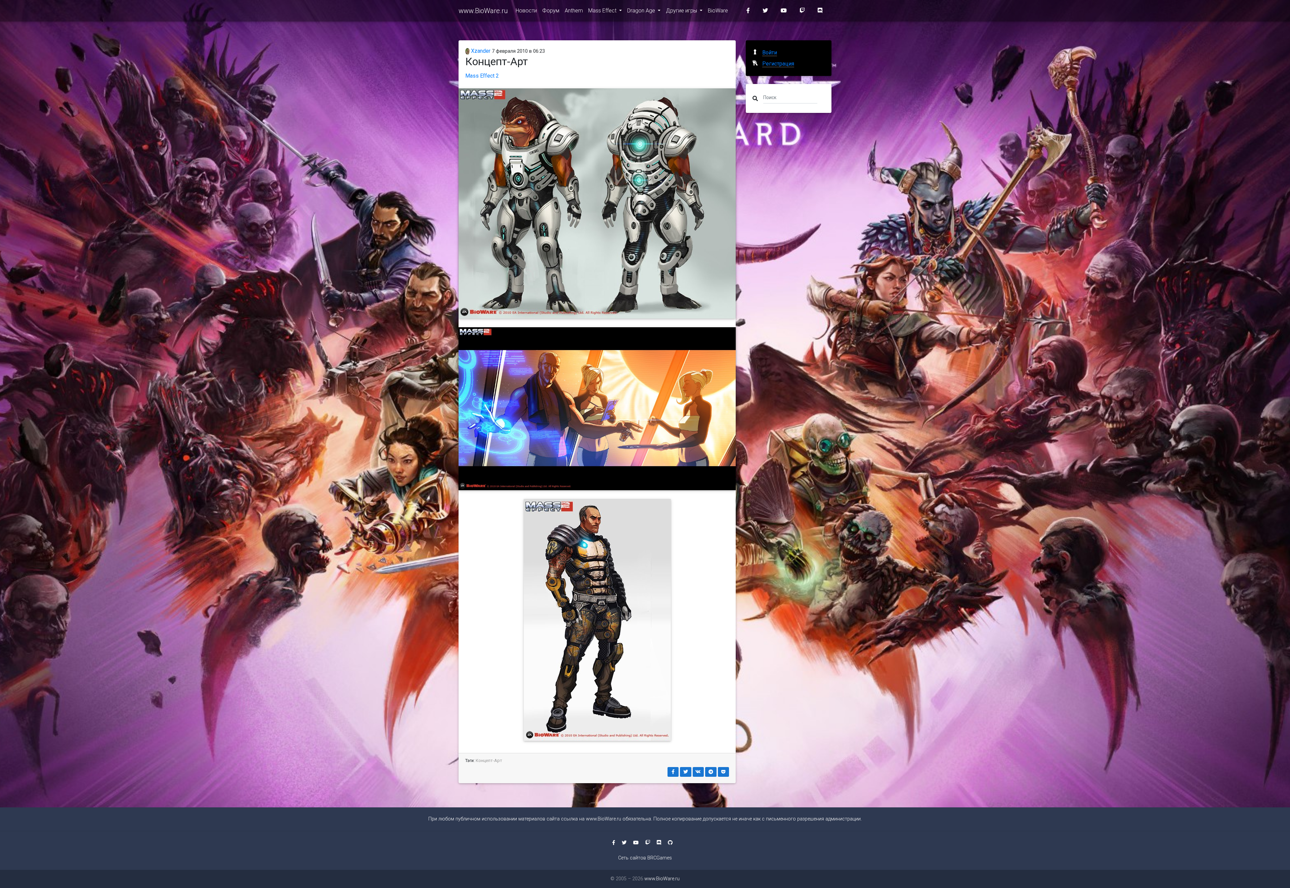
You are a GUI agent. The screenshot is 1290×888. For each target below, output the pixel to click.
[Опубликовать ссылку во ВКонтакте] (698, 772)
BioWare (718, 10)
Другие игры (682, 10)
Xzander (480, 51)
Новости (526, 10)
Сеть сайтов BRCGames (645, 858)
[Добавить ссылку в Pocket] (723, 772)
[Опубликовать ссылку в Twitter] (685, 772)
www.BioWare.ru (483, 11)
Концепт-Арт (489, 760)
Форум (550, 10)
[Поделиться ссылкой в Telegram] (711, 772)
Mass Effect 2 (482, 76)
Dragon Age (641, 10)
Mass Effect (603, 10)
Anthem (574, 10)
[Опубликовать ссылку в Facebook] (673, 772)
